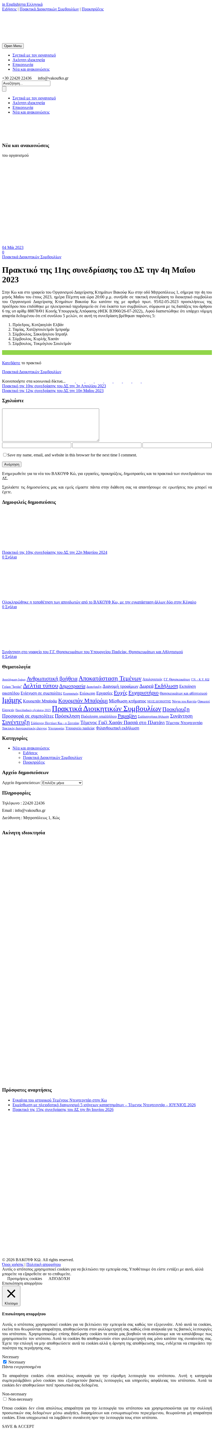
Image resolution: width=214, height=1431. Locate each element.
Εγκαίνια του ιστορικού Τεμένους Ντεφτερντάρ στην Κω (60, 1100)
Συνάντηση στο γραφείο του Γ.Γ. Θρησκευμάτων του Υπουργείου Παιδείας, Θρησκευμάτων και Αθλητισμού (92, 652)
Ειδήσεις (9, 9)
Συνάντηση (181, 716)
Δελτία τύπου (40, 685)
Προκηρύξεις (93, 9)
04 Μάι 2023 (12, 247)
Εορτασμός (71, 693)
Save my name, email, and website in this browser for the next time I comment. (72, 455)
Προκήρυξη (176, 709)
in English (10, 4)
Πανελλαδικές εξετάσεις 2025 (33, 710)
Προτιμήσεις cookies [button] (24, 1278)
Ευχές (120, 692)
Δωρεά (146, 686)
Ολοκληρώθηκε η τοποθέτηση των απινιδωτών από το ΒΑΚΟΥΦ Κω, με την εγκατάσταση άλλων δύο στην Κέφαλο (99, 602)
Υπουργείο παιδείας (80, 728)
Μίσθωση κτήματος (127, 700)
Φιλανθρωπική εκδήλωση (117, 728)
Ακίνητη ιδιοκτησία (29, 60)
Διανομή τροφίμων (120, 686)
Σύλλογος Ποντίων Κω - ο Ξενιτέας (55, 723)
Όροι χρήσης (12, 1264)
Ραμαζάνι (127, 716)
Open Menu (13, 46)
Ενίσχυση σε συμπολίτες (41, 693)
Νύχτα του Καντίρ (184, 701)
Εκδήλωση (166, 686)
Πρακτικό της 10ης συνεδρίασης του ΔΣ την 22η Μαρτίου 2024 (54, 552)
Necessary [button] (10, 1357)
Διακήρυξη (94, 687)
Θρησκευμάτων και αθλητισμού (183, 693)
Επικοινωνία (23, 64)
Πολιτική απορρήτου (43, 1264)
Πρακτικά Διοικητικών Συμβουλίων (49, 9)
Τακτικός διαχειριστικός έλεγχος (24, 728)
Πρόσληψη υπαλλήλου (99, 716)
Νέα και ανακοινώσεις (31, 69)
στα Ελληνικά (31, 4)
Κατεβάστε (11, 363)
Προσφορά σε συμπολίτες (28, 716)
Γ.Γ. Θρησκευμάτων (177, 679)
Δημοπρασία (72, 686)
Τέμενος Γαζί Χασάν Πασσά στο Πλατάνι (122, 722)
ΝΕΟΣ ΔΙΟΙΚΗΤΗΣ (159, 701)
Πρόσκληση (67, 716)
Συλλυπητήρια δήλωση (153, 716)
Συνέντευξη (16, 722)
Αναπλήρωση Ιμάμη (14, 679)
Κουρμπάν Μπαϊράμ (40, 701)
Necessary (16, 1362)
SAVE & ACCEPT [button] (18, 1426)
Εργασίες (104, 693)
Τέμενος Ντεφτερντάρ (184, 722)
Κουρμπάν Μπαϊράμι (83, 700)
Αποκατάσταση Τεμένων (110, 678)
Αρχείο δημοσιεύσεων (21, 782)
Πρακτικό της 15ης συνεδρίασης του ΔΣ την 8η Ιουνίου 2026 (63, 1109)
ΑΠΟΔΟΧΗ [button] (59, 1278)
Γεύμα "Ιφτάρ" (12, 687)
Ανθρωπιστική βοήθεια (52, 678)
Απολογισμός (152, 679)
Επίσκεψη (87, 693)
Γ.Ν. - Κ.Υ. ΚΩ (200, 679)
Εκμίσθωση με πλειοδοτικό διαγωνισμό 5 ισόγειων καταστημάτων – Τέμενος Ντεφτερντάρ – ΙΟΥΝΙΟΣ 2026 (104, 1105)
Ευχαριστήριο (143, 693)
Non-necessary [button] (14, 1394)
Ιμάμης (12, 700)
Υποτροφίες (56, 728)
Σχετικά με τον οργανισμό (34, 55)
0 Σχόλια (9, 557)
